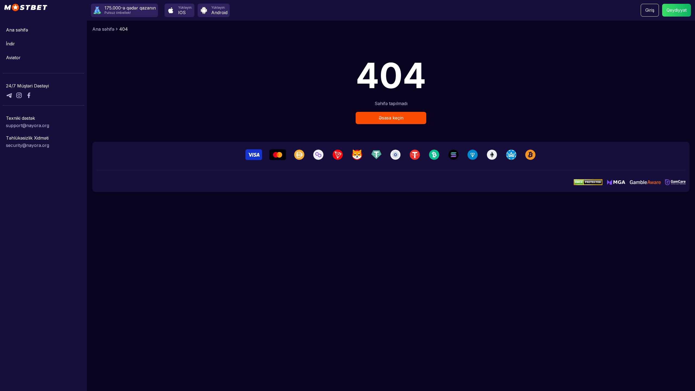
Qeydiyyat (676, 10)
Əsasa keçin (391, 118)
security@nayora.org (27, 145)
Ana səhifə (17, 30)
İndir (10, 43)
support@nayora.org (27, 125)
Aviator (13, 57)
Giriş (649, 10)
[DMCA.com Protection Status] (588, 182)
